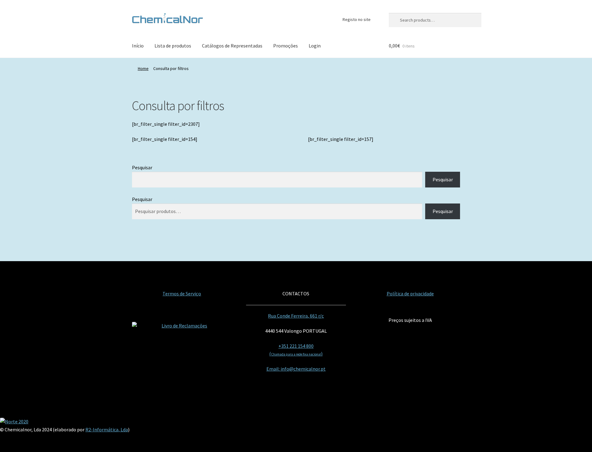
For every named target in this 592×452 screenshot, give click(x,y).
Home (143, 68)
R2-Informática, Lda (106, 429)
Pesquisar (142, 167)
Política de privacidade (410, 293)
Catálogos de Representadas (232, 46)
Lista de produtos (172, 46)
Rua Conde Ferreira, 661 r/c (296, 316)
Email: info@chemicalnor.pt (296, 369)
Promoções (285, 46)
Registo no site (357, 19)
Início (138, 46)
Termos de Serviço (181, 293)
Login (315, 46)
